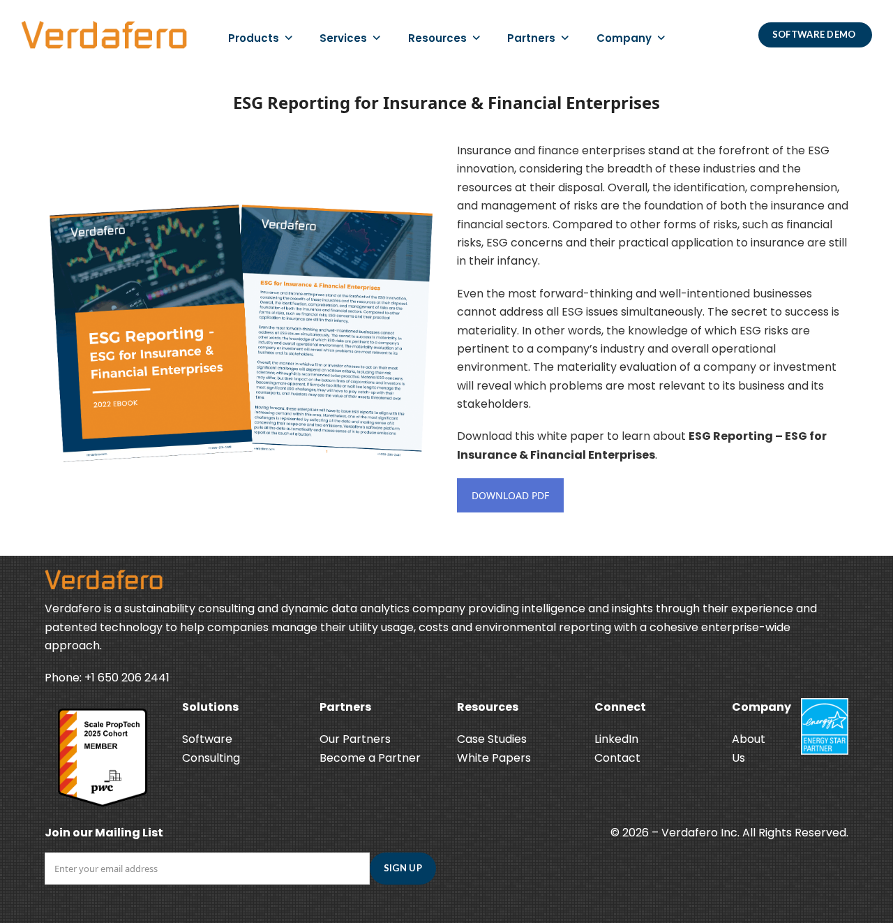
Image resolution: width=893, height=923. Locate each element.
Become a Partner (370, 758)
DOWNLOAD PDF (510, 495)
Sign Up (403, 867)
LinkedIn (616, 739)
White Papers (494, 758)
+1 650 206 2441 (127, 678)
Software (207, 739)
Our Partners (355, 739)
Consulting (211, 758)
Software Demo (815, 34)
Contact (617, 758)
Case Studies (492, 739)
